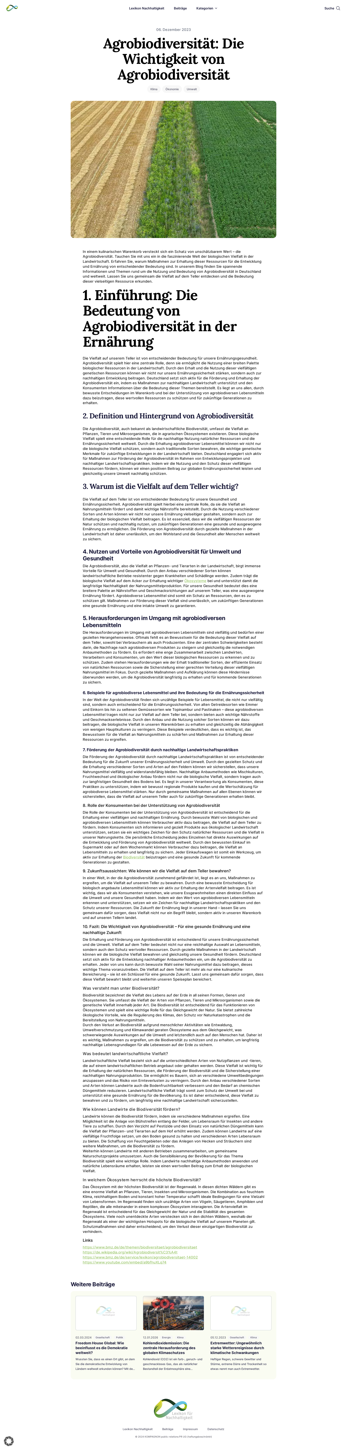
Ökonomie (172, 89)
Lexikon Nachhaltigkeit (146, 8)
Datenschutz (215, 1429)
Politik (119, 1337)
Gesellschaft (103, 1337)
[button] (9, 1441)
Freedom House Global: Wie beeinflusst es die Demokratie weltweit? (102, 1348)
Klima (153, 89)
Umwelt (192, 89)
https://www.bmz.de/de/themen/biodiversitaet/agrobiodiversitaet (140, 1247)
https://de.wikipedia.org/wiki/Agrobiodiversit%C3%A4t (130, 1252)
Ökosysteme (195, 581)
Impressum (190, 1429)
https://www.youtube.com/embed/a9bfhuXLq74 (124, 1262)
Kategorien (204, 8)
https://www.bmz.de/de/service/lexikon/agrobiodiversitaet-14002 (140, 1257)
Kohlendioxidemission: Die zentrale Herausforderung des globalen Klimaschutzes (169, 1348)
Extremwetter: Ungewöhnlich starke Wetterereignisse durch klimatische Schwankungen (237, 1348)
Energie (166, 1337)
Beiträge (180, 8)
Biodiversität (134, 857)
